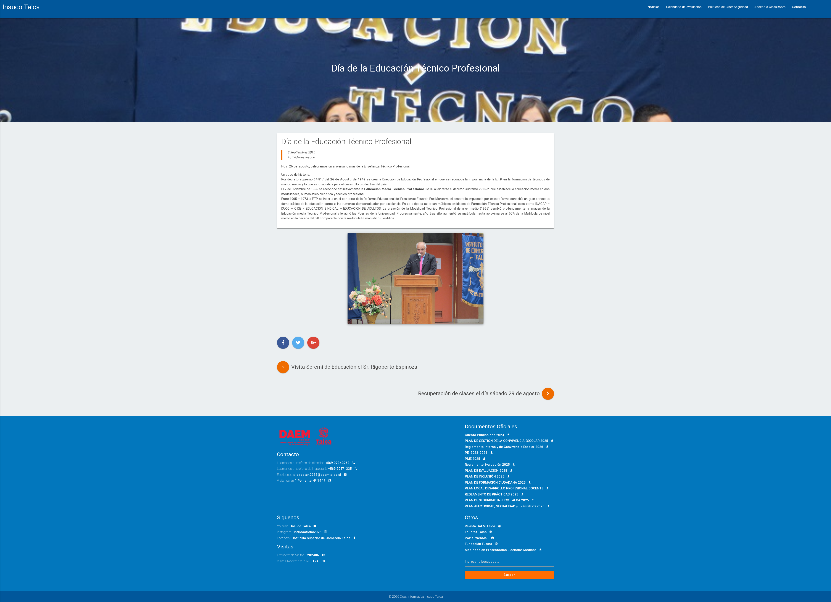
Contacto (799, 7)
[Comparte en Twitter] (298, 343)
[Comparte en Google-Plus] (313, 343)
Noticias (654, 7)
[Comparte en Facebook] (283, 343)
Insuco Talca (21, 7)
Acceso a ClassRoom (770, 7)
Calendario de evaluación (684, 7)
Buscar (509, 575)
